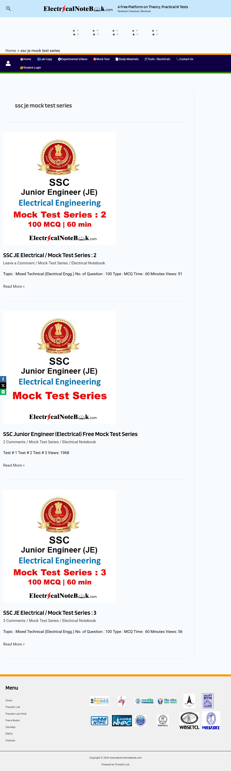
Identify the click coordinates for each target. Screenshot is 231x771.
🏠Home (25, 59)
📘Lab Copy (44, 59)
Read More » (14, 286)
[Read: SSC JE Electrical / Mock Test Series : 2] (59, 188)
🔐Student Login (30, 67)
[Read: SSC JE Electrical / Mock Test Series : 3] (59, 545)
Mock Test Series (53, 263)
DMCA (9, 733)
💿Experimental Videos (72, 59)
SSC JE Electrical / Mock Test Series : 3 (49, 612)
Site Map (10, 727)
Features (10, 740)
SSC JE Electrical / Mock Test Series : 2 (49, 255)
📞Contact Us (184, 59)
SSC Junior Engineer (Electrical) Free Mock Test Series (70, 434)
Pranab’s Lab (13, 707)
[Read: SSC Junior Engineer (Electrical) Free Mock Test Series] (59, 367)
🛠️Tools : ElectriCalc (157, 59)
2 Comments (14, 442)
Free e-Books (13, 720)
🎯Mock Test (101, 59)
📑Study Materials (127, 59)
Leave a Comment (19, 263)
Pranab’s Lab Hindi (16, 713)
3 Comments (14, 620)
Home (9, 700)
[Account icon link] (8, 63)
